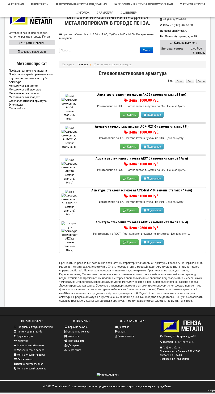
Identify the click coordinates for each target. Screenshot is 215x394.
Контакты (73, 336)
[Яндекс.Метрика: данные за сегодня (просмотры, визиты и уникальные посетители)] (108, 375)
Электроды (16, 104)
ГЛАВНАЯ (17, 4)
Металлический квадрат (24, 97)
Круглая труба (24, 336)
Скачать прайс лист (33, 52)
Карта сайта (74, 350)
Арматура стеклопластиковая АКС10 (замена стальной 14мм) (142, 158)
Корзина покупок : (185, 43)
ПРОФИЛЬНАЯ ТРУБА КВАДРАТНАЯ (82, 4)
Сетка (179, 81)
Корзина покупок (78, 327)
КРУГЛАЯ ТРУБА (193, 4)
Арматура (15, 82)
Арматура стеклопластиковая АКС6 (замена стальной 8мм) (141, 95)
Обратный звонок (33, 43)
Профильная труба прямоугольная (31, 74)
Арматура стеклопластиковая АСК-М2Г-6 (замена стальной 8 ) (142, 126)
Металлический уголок (23, 86)
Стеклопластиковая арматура (28, 101)
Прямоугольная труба (29, 331)
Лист (190, 81)
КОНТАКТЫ (41, 4)
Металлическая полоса (24, 93)
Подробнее (153, 114)
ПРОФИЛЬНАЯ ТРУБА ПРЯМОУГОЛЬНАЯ (145, 4)
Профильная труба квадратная (28, 70)
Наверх (211, 390)
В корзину (199, 53)
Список (201, 81)
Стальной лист (18, 108)
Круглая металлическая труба (28, 78)
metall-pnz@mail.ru (175, 31)
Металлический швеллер (25, 89)
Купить (131, 114)
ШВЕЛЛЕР (129, 12)
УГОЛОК (83, 12)
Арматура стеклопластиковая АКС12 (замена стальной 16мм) (142, 222)
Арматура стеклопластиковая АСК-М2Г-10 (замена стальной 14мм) (141, 190)
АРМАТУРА (105, 12)
